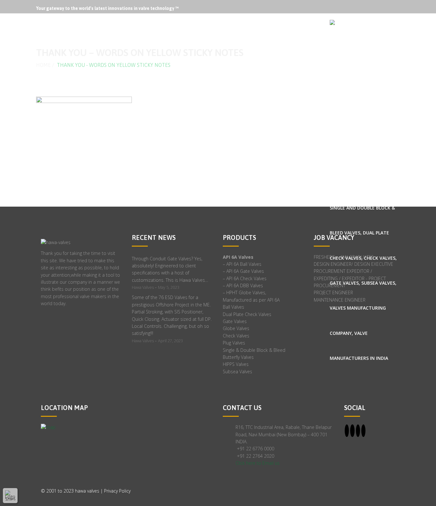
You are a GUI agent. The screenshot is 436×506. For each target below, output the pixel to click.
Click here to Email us (258, 463)
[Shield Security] (10, 495)
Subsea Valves (237, 371)
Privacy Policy (117, 491)
